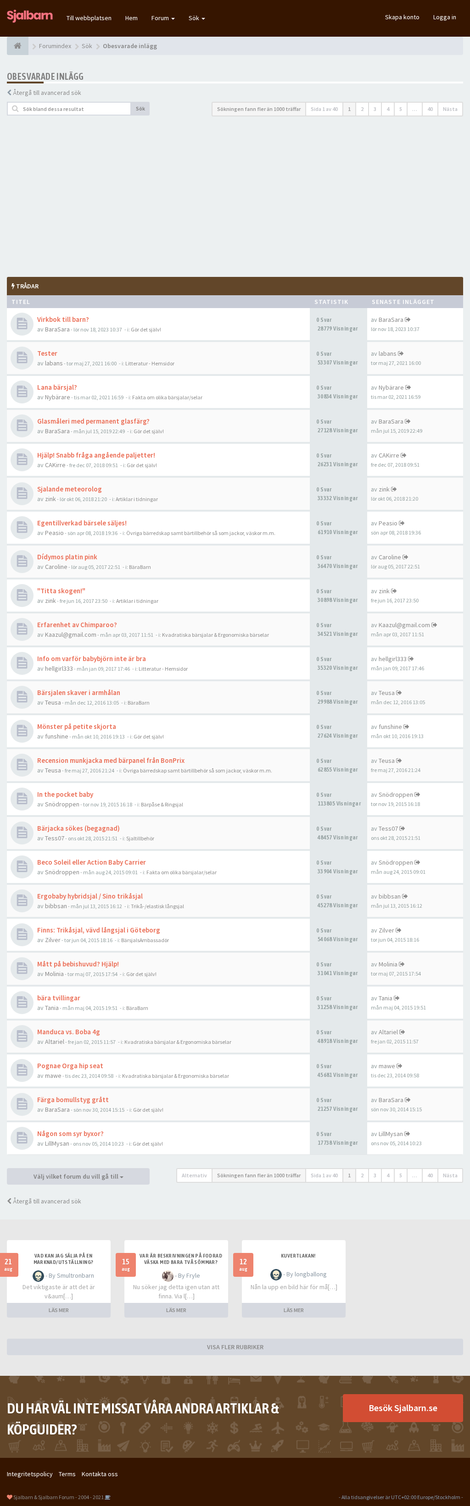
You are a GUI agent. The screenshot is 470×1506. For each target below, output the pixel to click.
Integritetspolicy (30, 1474)
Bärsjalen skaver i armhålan (78, 692)
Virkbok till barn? (63, 319)
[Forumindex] (17, 46)
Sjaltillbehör (140, 838)
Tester (47, 353)
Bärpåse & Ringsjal (162, 804)
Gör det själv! (146, 329)
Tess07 (54, 838)
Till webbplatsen (89, 18)
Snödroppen (62, 804)
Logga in (444, 17)
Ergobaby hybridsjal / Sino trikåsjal (90, 896)
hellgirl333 (59, 668)
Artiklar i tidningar (137, 499)
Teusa (53, 702)
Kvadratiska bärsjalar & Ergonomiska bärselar (215, 634)
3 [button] (375, 108)
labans (54, 363)
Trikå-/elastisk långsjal (157, 906)
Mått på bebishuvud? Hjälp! (78, 964)
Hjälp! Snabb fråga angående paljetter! (96, 455)
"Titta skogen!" (61, 590)
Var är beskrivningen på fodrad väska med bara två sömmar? (181, 1258)
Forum (160, 18)
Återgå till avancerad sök (47, 92)
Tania (52, 1008)
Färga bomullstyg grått (73, 1099)
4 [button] (387, 108)
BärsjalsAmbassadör (145, 940)
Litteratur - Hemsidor (149, 363)
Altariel (54, 1041)
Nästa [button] (450, 108)
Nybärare (57, 397)
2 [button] (362, 108)
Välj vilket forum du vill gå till (77, 1176)
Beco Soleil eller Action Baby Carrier (91, 862)
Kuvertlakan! (298, 1255)
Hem (131, 18)
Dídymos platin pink (67, 556)
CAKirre (55, 465)
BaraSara (57, 329)
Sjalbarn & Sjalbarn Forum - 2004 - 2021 (58, 1497)
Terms (67, 1474)
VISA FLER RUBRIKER (235, 1347)
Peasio (54, 533)
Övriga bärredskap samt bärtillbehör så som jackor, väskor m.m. (200, 533)
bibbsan (56, 906)
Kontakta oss (100, 1474)
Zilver (53, 940)
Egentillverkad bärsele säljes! (82, 523)
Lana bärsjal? (57, 387)
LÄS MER (59, 1310)
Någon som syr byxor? (70, 1133)
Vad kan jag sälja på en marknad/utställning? (64, 1258)
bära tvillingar (58, 997)
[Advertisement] (235, 196)
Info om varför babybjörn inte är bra (91, 658)
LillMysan (57, 1143)
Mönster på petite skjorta (76, 726)
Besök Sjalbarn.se (403, 1407)
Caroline (56, 567)
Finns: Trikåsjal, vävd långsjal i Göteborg (98, 930)
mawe (53, 1075)
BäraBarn (140, 566)
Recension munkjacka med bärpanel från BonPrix (111, 760)
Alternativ (194, 1175)
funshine (56, 736)
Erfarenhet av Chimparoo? (77, 624)
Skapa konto (402, 17)
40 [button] (430, 108)
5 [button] (400, 108)
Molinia (54, 974)
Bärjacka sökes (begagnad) (78, 828)
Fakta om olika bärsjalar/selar (167, 397)
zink (50, 499)
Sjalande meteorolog (69, 489)
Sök (195, 18)
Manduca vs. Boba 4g (68, 1031)
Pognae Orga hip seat (70, 1065)
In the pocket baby (65, 794)
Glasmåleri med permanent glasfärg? (93, 421)
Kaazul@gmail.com (70, 634)
